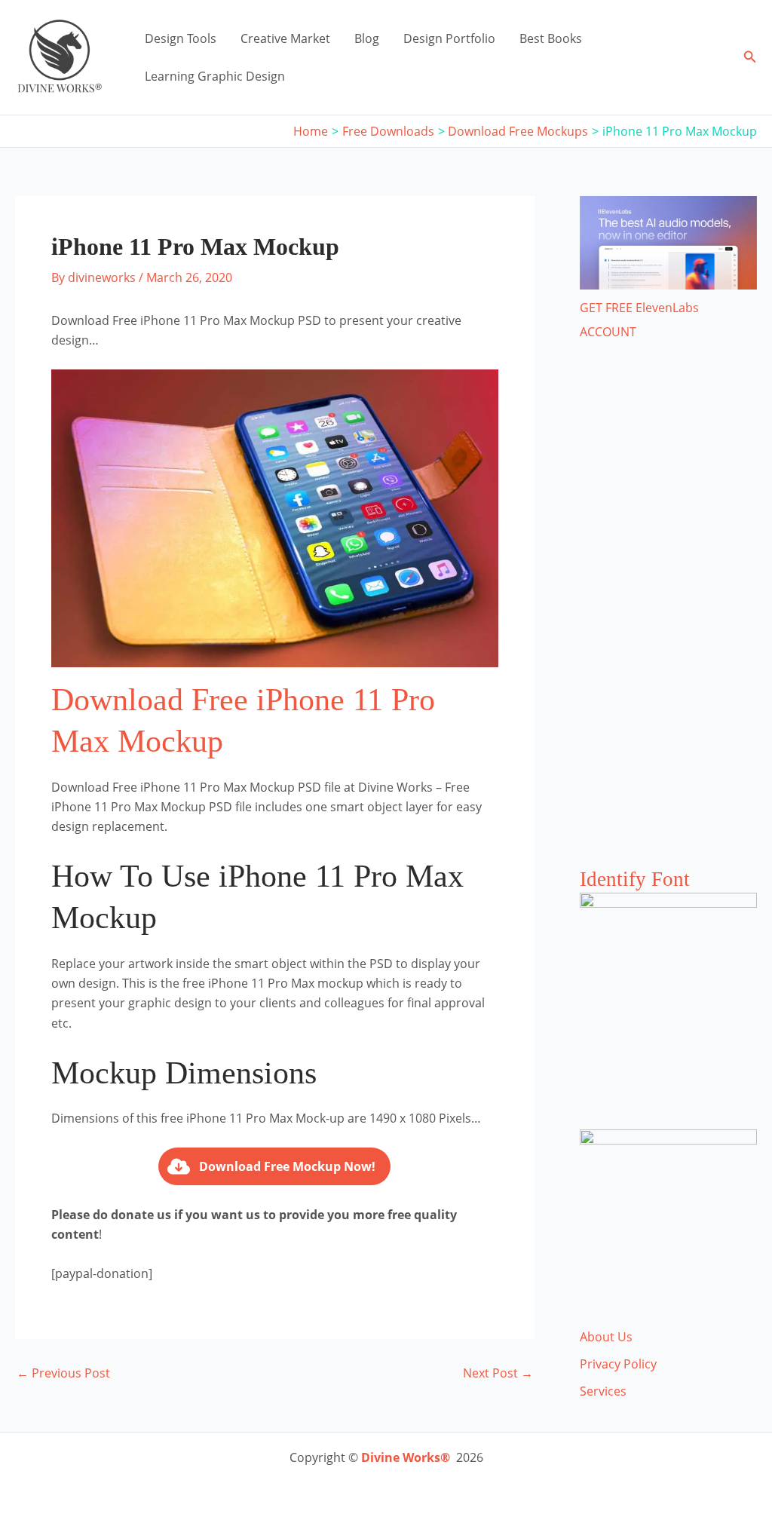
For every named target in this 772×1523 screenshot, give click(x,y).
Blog (366, 38)
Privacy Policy (618, 1364)
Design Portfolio (449, 38)
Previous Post (63, 1373)
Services (603, 1391)
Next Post (498, 1373)
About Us (606, 1336)
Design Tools (180, 38)
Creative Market (285, 38)
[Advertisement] (668, 619)
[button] (750, 57)
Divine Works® (405, 1457)
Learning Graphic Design (215, 76)
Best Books (550, 38)
